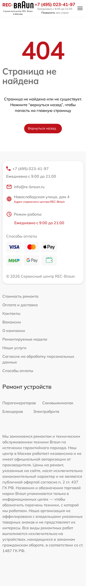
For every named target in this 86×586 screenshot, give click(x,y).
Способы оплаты (17, 370)
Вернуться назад (42, 128)
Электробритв (46, 411)
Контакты (11, 313)
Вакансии (11, 322)
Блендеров (12, 411)
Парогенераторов (19, 402)
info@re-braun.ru (29, 186)
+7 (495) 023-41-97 (55, 4)
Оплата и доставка (20, 304)
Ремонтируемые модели (24, 339)
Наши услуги (14, 347)
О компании (13, 330)
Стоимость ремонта (20, 296)
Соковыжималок (57, 402)
